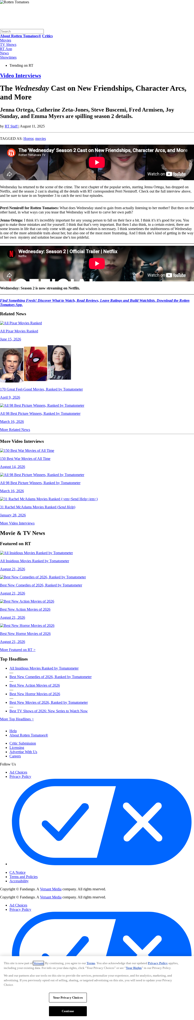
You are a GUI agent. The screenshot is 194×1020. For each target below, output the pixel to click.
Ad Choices (18, 772)
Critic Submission (22, 743)
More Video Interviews (17, 523)
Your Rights (134, 968)
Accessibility (19, 881)
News (4, 53)
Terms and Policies (23, 877)
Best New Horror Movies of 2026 (34, 694)
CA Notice (17, 872)
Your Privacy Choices (29, 868)
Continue (68, 1011)
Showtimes (8, 57)
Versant (38, 963)
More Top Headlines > (17, 719)
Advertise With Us (23, 752)
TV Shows (8, 44)
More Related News (15, 430)
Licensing (16, 748)
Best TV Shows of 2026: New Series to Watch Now (48, 711)
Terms (91, 963)
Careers (15, 756)
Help (13, 731)
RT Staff (11, 126)
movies (40, 139)
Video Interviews (20, 75)
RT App (6, 49)
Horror (28, 139)
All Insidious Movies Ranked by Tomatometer (44, 668)
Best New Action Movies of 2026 (34, 685)
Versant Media (51, 889)
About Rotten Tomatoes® (28, 735)
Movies (5, 40)
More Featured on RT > (17, 650)
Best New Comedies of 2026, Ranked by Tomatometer (50, 677)
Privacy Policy (20, 776)
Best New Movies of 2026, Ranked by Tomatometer (48, 702)
